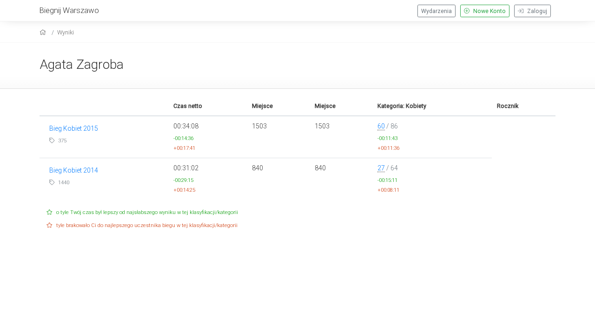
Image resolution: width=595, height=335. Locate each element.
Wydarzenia (436, 11)
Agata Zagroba (82, 64)
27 (381, 168)
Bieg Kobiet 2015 (73, 128)
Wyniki (65, 32)
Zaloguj (536, 11)
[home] (44, 32)
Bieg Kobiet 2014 (73, 170)
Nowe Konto (489, 11)
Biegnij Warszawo (69, 10)
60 (381, 126)
